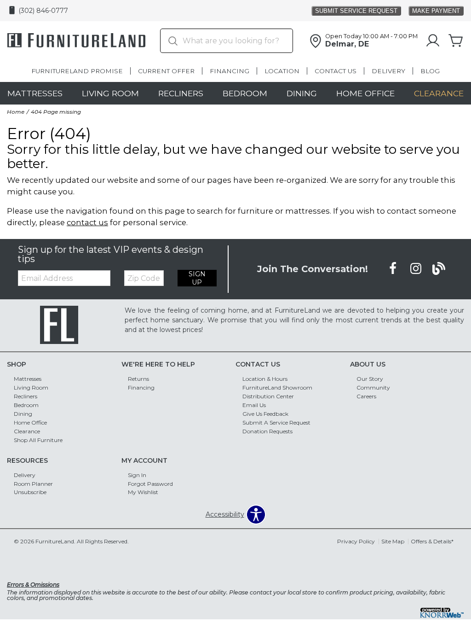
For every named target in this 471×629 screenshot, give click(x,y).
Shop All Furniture (38, 440)
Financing (229, 71)
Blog (430, 71)
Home (15, 111)
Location (281, 71)
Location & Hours (264, 378)
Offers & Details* (432, 541)
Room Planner (33, 483)
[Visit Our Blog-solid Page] (438, 268)
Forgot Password (150, 483)
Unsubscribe (30, 492)
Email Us (254, 405)
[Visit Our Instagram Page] (416, 268)
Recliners (180, 93)
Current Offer (166, 71)
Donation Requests (267, 431)
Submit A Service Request (276, 422)
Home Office (365, 93)
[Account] (433, 41)
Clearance (439, 93)
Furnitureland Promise (77, 71)
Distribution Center (268, 396)
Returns (138, 378)
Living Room (110, 93)
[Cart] (456, 41)
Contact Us (335, 71)
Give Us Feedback (265, 413)
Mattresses (35, 93)
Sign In (137, 474)
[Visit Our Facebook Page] (393, 268)
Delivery (388, 71)
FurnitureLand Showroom (277, 387)
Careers (366, 396)
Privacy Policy (356, 541)
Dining (302, 93)
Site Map (392, 541)
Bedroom (245, 93)
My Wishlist (143, 492)
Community (373, 387)
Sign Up (197, 278)
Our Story (369, 378)
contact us (87, 222)
